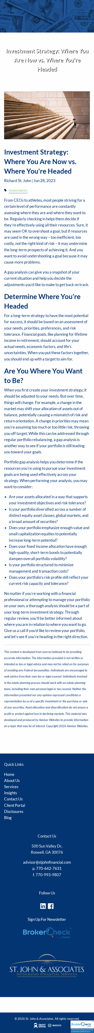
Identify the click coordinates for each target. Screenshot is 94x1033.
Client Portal (14, 805)
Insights (10, 792)
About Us (12, 780)
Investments (18, 190)
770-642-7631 (49, 868)
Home (9, 774)
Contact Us (13, 799)
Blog (8, 817)
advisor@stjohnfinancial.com (47, 862)
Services (11, 786)
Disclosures (12, 89)
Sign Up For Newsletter (47, 919)
